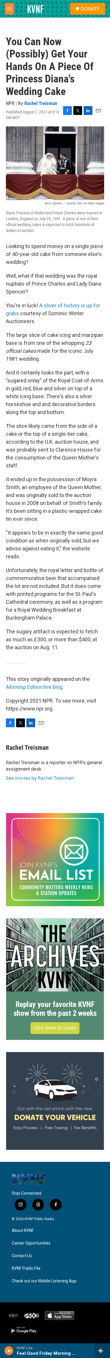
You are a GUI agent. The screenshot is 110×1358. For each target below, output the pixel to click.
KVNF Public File (26, 1268)
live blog (34, 687)
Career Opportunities (31, 1243)
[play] (9, 1351)
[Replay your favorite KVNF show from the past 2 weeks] (55, 955)
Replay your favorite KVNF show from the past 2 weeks (55, 1009)
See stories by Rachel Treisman (40, 778)
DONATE (90, 8)
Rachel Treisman (40, 103)
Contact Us (22, 1256)
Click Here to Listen (55, 1028)
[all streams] (102, 1350)
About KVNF (23, 1230)
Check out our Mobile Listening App (44, 1281)
